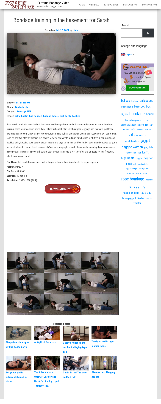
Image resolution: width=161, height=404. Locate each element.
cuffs (133, 129)
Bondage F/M (149, 4)
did (131, 135)
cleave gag (142, 124)
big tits (124, 114)
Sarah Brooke (23, 102)
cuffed (126, 129)
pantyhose (144, 168)
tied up (141, 198)
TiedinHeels (21, 107)
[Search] (148, 33)
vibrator (137, 203)
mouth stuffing (143, 164)
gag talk (148, 147)
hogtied (76, 116)
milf (134, 164)
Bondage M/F (111, 4)
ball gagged (35, 116)
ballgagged (146, 101)
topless (149, 199)
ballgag (47, 116)
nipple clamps (131, 169)
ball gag (134, 101)
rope (145, 173)
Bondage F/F (130, 4)
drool (136, 135)
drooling (142, 135)
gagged (145, 141)
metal (128, 163)
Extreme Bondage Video (53, 3)
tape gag (146, 193)
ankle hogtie (21, 116)
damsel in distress (144, 130)
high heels (65, 116)
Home (81, 4)
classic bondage (128, 125)
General (94, 4)
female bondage (132, 141)
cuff (151, 125)
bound (150, 114)
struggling (137, 186)
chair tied (146, 121)
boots (55, 116)
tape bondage (131, 193)
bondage (137, 113)
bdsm (149, 106)
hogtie (139, 158)
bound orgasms (133, 120)
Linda (75, 30)
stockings (149, 180)
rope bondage (132, 179)
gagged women (132, 147)
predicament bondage (134, 173)
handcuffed (131, 152)
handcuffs (143, 152)
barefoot (139, 106)
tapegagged (129, 198)
